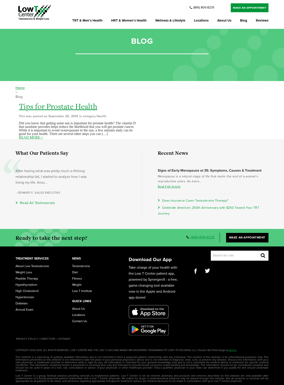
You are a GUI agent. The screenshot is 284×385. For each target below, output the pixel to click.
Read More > (31, 137)
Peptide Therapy (27, 278)
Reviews (262, 20)
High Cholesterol (27, 291)
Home (20, 88)
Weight (76, 284)
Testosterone (81, 266)
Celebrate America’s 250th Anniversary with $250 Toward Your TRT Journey (208, 210)
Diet (75, 272)
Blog (243, 20)
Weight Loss (24, 272)
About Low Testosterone (32, 266)
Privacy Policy (27, 338)
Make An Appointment (249, 7)
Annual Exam (24, 309)
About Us (224, 20)
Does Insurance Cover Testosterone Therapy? (195, 200)
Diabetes (22, 303)
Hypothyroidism (26, 284)
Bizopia (233, 350)
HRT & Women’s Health (129, 20)
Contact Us (79, 321)
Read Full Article (169, 186)
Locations (201, 20)
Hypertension (25, 297)
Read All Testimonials (37, 203)
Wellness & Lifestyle (170, 20)
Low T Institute (82, 291)
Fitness (77, 278)
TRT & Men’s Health (87, 20)
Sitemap (64, 338)
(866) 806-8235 (203, 7)
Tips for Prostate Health (58, 106)
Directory (48, 338)
